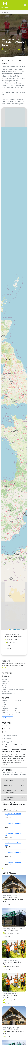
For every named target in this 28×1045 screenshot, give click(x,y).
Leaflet (11, 629)
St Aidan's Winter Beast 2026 (13, 815)
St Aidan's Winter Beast (13, 862)
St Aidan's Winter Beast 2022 (13, 853)
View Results (5, 668)
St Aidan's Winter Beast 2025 (13, 824)
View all (4, 869)
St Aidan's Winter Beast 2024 (13, 834)
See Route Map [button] (7, 718)
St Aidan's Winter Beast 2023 (13, 844)
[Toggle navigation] (25, 5)
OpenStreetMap (17, 629)
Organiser (5, 12)
